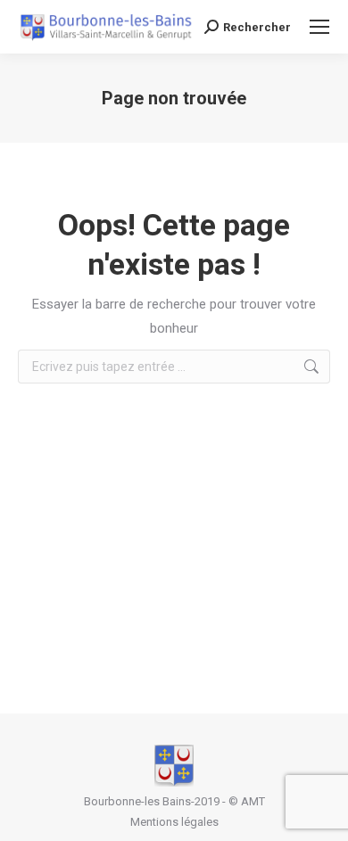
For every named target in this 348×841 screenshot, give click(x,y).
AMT (253, 801)
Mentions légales (174, 822)
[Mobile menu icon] (319, 26)
